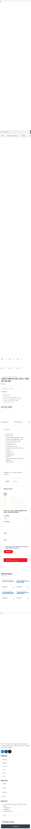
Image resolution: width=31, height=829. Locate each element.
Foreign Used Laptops (10, 579)
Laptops (23, 135)
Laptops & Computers (12, 135)
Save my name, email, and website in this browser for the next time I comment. (16, 547)
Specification (18, 422)
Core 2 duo (4, 766)
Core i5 (3, 591)
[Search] (30, 132)
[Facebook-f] (6, 751)
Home (2, 135)
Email (5, 540)
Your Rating (6, 515)
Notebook (4, 759)
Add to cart (16, 826)
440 (16, 400)
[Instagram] (10, 751)
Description (4, 422)
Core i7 (2, 376)
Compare (12, 388)
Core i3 (3, 769)
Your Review (6, 521)
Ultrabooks (4, 763)
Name (5, 533)
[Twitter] (2, 751)
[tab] (4, 422)
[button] (15, 0)
